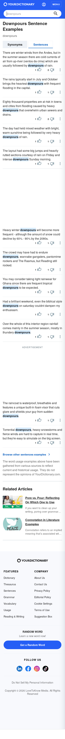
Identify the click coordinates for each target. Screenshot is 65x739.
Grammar (9, 597)
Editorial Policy (42, 597)
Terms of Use (42, 610)
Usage (7, 610)
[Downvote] (52, 70)
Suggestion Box (43, 616)
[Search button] (55, 13)
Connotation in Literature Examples (42, 522)
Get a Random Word (32, 645)
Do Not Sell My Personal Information (32, 682)
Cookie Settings (43, 603)
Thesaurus (10, 584)
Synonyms (15, 44)
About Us (39, 578)
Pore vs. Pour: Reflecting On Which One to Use (42, 500)
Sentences (40, 44)
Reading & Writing (14, 616)
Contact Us (40, 584)
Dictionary (9, 578)
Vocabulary (10, 603)
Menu (56, 4)
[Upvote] (39, 70)
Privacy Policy (42, 590)
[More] (60, 70)
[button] (44, 4)
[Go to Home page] (19, 4)
